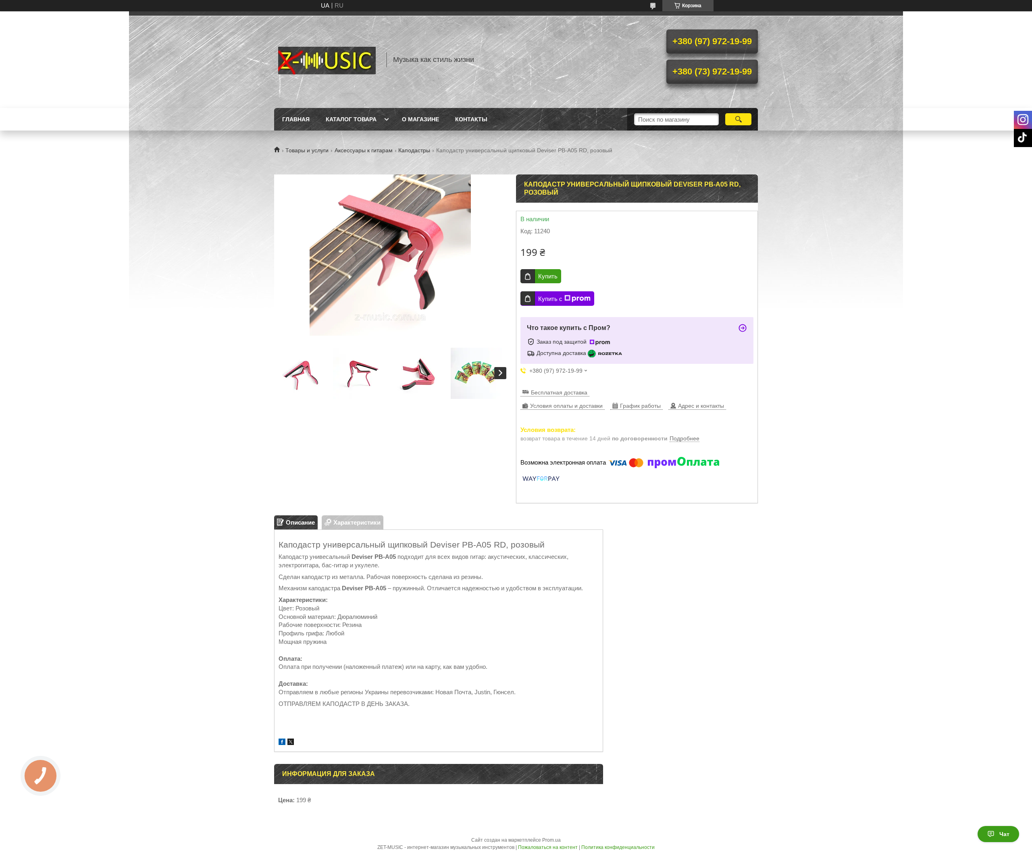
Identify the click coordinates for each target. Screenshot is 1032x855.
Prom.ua (551, 840)
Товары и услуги (307, 150)
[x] (290, 742)
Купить (548, 276)
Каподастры (414, 150)
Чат (1004, 834)
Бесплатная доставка (559, 392)
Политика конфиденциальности (618, 847)
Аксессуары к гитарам (364, 150)
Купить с (550, 298)
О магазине (420, 119)
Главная (296, 119)
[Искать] (738, 119)
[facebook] (282, 742)
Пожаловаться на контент (548, 847)
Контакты (471, 119)
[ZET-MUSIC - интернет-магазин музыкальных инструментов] (326, 59)
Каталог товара (351, 119)
